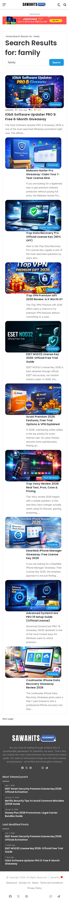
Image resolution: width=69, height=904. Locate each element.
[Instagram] (43, 768)
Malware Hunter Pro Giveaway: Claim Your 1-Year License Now (43, 174)
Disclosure (11, 882)
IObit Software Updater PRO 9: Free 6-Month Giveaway (30, 116)
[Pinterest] (30, 768)
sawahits (9, 110)
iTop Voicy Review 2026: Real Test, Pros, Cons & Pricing (42, 487)
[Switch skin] (59, 5)
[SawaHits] (34, 4)
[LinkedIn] (34, 768)
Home (8, 36)
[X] (26, 768)
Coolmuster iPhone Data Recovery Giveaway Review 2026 (43, 684)
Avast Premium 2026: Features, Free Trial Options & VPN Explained (43, 420)
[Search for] (64, 5)
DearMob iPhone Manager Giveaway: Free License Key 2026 (44, 554)
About (35, 882)
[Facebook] (22, 768)
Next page (8, 718)
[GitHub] (39, 768)
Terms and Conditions (51, 882)
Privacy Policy (34, 888)
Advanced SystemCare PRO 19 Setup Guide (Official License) (42, 616)
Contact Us (24, 882)
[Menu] (4, 5)
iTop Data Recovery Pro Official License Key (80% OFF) (43, 236)
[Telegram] (47, 768)
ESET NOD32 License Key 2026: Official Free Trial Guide (42, 358)
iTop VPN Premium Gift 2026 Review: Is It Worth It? (44, 297)
